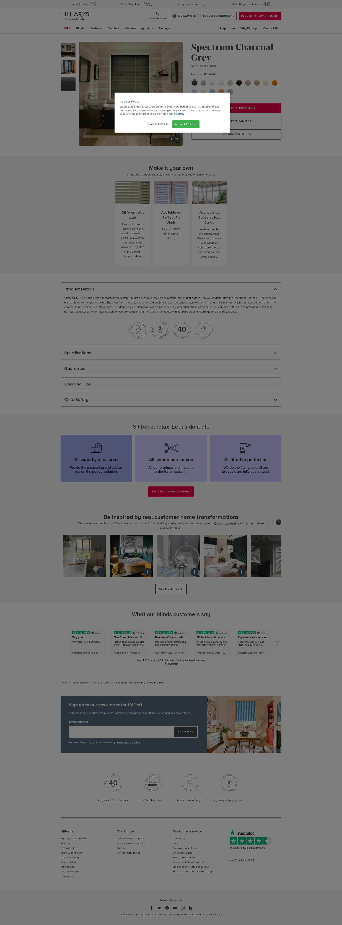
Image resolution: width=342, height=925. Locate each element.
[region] (172, 113)
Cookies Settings (158, 124)
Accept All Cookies (186, 124)
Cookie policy (176, 113)
